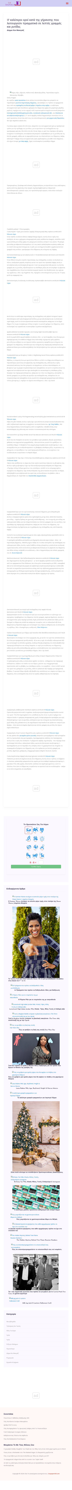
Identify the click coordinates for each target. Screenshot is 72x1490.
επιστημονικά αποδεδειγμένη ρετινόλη (19, 113)
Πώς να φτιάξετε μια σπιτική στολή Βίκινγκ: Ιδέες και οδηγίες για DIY (26, 1456)
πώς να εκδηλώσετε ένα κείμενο (15, 1439)
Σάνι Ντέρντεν (42, 627)
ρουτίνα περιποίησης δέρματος (26, 103)
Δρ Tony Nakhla (54, 424)
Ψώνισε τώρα (11, 234)
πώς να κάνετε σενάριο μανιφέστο (16, 1421)
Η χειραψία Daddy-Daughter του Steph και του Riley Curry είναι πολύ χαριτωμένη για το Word (35, 1449)
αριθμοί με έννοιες (10, 1425)
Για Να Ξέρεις (36, 867)
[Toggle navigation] (67, 4)
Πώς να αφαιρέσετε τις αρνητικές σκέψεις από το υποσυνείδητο (25, 1428)
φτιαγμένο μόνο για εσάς (28, 735)
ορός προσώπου (20, 100)
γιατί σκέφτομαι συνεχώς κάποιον (15, 1432)
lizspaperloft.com (54, 1474)
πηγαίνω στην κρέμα (42, 105)
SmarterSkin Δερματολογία (37, 476)
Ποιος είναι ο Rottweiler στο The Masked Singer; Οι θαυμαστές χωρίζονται (28, 1452)
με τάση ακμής (23, 141)
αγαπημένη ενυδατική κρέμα (25, 105)
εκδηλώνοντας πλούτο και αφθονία (16, 1435)
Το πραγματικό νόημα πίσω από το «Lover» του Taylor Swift (23, 1459)
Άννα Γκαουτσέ (17, 553)
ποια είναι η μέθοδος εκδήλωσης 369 (16, 1418)
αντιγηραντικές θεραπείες (55, 118)
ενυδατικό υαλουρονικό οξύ (42, 113)
